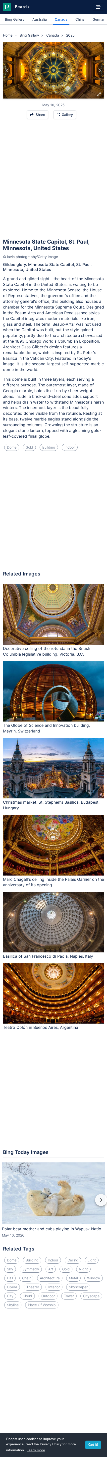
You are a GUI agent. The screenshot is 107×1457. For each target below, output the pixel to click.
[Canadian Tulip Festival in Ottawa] (7, 70)
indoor (69, 447)
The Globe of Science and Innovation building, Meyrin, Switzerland (46, 728)
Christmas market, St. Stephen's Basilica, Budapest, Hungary (51, 805)
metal (73, 1278)
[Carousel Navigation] (53, 1203)
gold (29, 447)
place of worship (42, 1305)
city (10, 1296)
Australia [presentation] (39, 19)
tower (69, 1296)
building (48, 447)
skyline (13, 1305)
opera (12, 1287)
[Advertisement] (53, 180)
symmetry (30, 1269)
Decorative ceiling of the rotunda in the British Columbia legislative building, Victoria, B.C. (46, 651)
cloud (27, 1296)
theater (32, 1287)
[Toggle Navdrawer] (98, 7)
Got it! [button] (93, 1445)
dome (11, 447)
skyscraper (78, 1287)
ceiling (72, 1260)
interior (54, 1287)
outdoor (48, 1296)
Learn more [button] (36, 1450)
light (92, 1260)
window (93, 1278)
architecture (50, 1278)
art (50, 1269)
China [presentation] (80, 19)
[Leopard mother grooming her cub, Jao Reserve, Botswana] (99, 70)
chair (26, 1278)
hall (10, 1278)
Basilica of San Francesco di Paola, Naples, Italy (48, 956)
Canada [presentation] (61, 19)
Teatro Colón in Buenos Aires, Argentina (40, 1027)
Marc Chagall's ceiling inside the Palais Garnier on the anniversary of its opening (53, 882)
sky (10, 1269)
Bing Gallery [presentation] (14, 19)
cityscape (91, 1296)
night (83, 1269)
